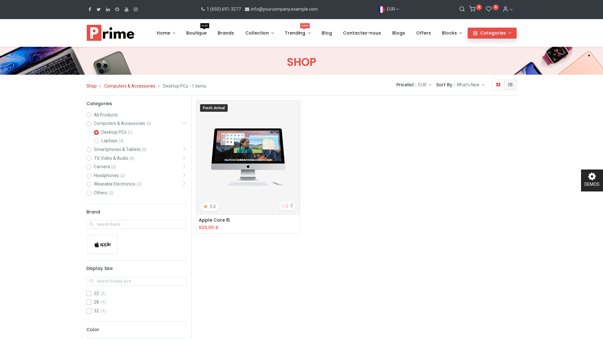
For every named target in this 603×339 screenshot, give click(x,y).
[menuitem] (196, 33)
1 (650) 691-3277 (223, 9)
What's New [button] (469, 84)
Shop (91, 86)
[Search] (462, 9)
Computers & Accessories (129, 86)
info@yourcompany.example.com (284, 9)
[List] (510, 85)
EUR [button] (422, 84)
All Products (106, 114)
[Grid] (498, 85)
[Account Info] (508, 9)
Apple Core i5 (214, 220)
